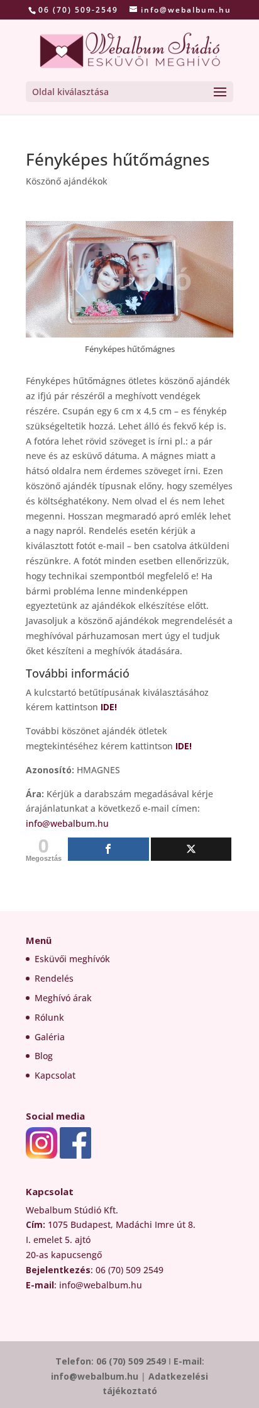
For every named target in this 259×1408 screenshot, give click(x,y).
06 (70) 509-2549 (78, 9)
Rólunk (49, 1017)
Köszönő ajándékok (66, 181)
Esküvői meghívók (72, 959)
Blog (44, 1056)
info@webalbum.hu (67, 823)
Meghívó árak (63, 998)
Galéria (50, 1037)
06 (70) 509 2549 (131, 1361)
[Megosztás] (108, 849)
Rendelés (54, 978)
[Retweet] (191, 849)
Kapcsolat (55, 1075)
